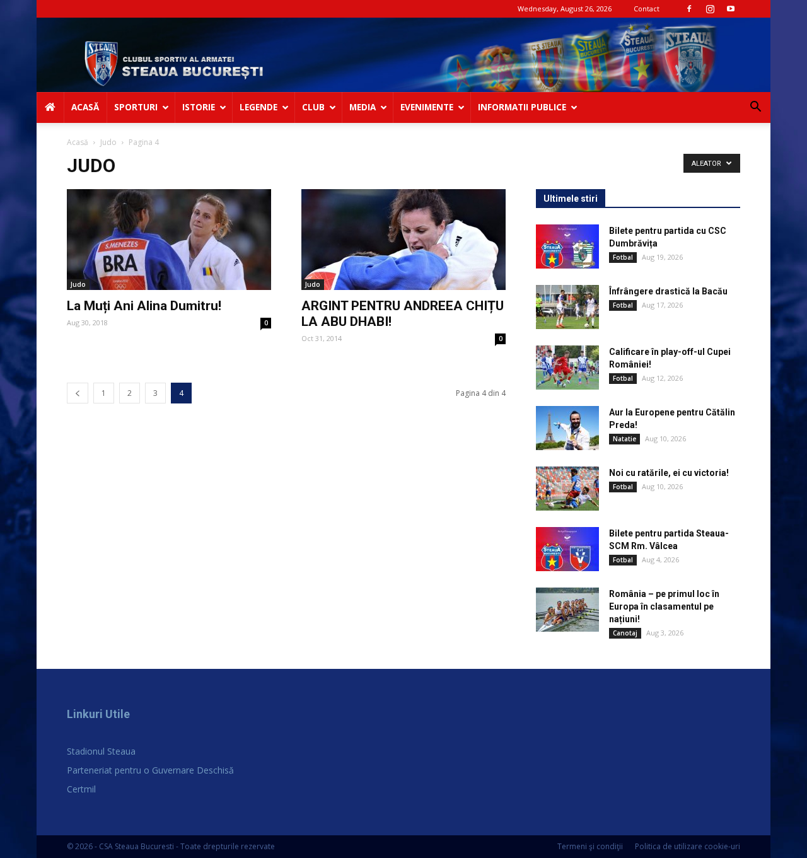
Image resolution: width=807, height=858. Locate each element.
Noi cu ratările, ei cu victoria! (669, 473)
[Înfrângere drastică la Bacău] (567, 307)
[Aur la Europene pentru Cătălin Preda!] (567, 428)
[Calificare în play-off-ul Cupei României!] (567, 367)
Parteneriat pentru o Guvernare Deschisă (150, 770)
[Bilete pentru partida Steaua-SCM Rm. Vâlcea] (567, 549)
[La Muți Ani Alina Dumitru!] (169, 239)
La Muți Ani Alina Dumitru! (144, 305)
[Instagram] (709, 9)
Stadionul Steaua (101, 751)
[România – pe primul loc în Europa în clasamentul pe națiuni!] (567, 610)
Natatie (624, 438)
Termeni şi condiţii (590, 846)
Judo (108, 142)
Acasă (77, 142)
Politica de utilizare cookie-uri (687, 846)
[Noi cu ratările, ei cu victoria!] (567, 489)
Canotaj (625, 633)
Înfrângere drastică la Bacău (668, 291)
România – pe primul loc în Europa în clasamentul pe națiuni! (664, 606)
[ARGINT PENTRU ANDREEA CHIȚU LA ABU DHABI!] (403, 239)
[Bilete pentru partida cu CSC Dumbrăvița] (567, 246)
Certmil (81, 789)
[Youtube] (730, 9)
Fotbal (623, 257)
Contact (646, 8)
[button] (755, 108)
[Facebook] (689, 9)
